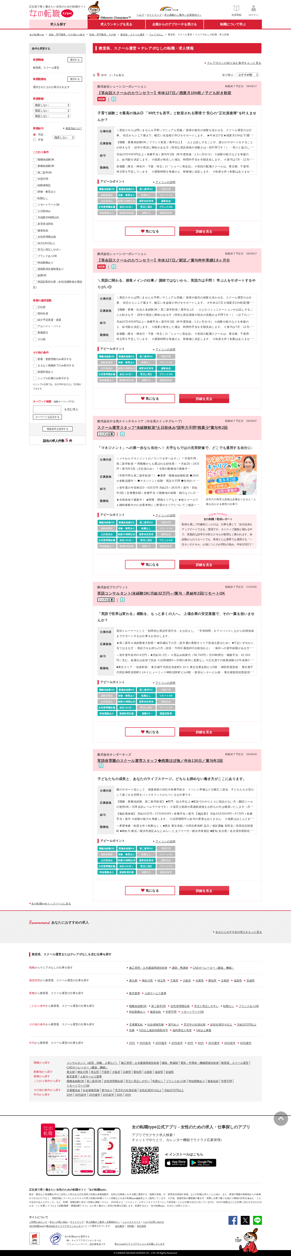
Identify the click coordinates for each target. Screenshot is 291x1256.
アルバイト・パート (49, 326)
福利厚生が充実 (182, 1030)
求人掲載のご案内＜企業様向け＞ (183, 14)
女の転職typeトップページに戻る (51, 903)
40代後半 (245, 1043)
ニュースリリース (131, 1222)
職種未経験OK (46, 159)
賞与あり (173, 1024)
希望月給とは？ (73, 128)
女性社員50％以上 (221, 1024)
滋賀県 (238, 980)
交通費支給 (136, 1024)
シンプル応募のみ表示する (53, 378)
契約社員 (43, 313)
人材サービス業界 (155, 993)
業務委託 (43, 332)
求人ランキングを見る (116, 24)
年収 (40, 139)
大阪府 (187, 980)
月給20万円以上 (246, 1024)
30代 (190, 1043)
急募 (132, 1030)
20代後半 (161, 1043)
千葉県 (174, 980)
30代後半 (214, 1043)
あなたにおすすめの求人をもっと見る (239, 932)
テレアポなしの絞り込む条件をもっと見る (234, 63)
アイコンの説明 (166, 182)
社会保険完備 (155, 1024)
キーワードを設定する (47, 417)
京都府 (225, 980)
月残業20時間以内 (48, 217)
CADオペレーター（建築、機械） (213, 967)
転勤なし (43, 198)
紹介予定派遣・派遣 (49, 319)
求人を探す (58, 24)
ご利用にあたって (38, 1222)
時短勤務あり (45, 262)
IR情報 (130, 1226)
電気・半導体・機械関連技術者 (200, 1062)
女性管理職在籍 (47, 236)
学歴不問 (43, 179)
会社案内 (119, 1226)
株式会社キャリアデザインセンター (64, 1226)
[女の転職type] (36, 1226)
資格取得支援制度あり (51, 269)
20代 (132, 1043)
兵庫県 (200, 980)
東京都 (133, 980)
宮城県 (250, 980)
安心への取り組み (59, 1222)
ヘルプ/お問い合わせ (153, 1222)
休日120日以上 (46, 243)
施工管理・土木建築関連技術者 (148, 967)
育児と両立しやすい (49, 249)
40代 (201, 1043)
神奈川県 (147, 980)
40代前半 (230, 1043)
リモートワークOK (49, 204)
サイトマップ (154, 14)
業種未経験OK (46, 166)
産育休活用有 (45, 223)
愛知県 (212, 980)
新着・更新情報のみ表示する (55, 359)
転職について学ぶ (233, 24)
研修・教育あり (47, 191)
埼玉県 (161, 980)
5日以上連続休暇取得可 (153, 1030)
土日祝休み (44, 211)
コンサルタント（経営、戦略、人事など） (92, 1062)
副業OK (42, 275)
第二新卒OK (45, 172)
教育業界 (134, 993)
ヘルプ (140, 14)
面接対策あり (45, 371)
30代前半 (145, 1043)
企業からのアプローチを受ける (174, 24)
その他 (41, 339)
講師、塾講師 (180, 967)
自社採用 (141, 1226)
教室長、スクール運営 (234, 1062)
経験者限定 (44, 185)
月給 (40, 134)
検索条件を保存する (57, 428)
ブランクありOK (47, 256)
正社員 (41, 307)
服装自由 (43, 230)
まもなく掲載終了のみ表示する (56, 365)
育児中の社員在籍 (195, 1024)
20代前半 (177, 1043)
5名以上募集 (203, 1030)
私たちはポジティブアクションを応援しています (140, 1244)
